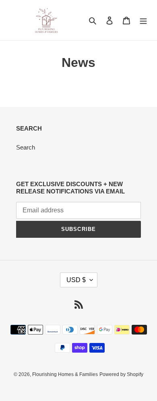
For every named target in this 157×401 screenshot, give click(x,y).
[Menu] (143, 20)
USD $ (76, 279)
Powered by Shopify (121, 374)
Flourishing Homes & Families (65, 374)
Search (25, 147)
